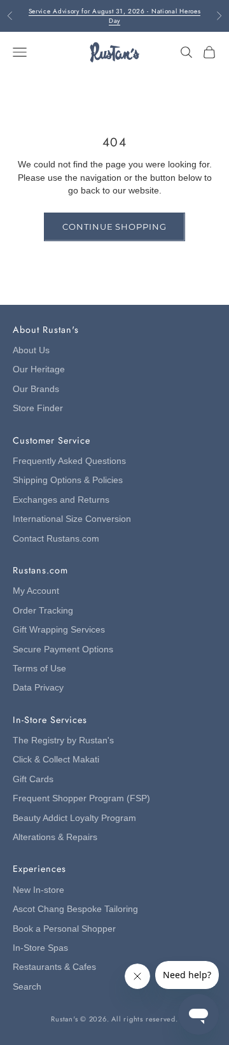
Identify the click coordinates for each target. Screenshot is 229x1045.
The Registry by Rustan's (63, 740)
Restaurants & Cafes (54, 967)
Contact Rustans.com (56, 539)
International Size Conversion (72, 519)
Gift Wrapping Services (59, 630)
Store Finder (38, 408)
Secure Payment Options (63, 649)
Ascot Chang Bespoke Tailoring (75, 909)
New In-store (38, 890)
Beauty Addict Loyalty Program (74, 818)
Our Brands (36, 389)
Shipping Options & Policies (68, 480)
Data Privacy (38, 687)
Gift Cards (33, 779)
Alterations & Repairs (55, 837)
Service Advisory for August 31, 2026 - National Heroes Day (115, 15)
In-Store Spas (40, 948)
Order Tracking (43, 610)
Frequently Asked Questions (69, 461)
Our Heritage (39, 369)
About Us (31, 350)
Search (27, 987)
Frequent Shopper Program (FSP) (81, 798)
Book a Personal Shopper (64, 929)
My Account (36, 591)
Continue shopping (114, 226)
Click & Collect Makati (56, 759)
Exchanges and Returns (61, 500)
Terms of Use (39, 668)
